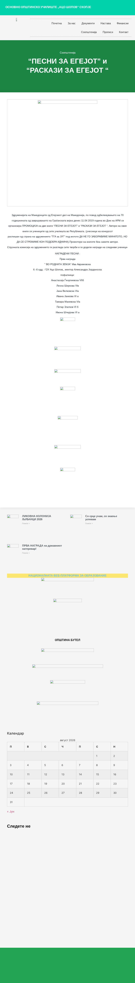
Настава (106, 23)
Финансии (122, 23)
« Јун (10, 811)
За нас (72, 23)
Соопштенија (89, 32)
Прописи (108, 32)
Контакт (123, 32)
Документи (88, 23)
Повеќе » (26, 523)
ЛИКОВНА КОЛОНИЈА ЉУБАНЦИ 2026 (36, 518)
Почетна (57, 23)
